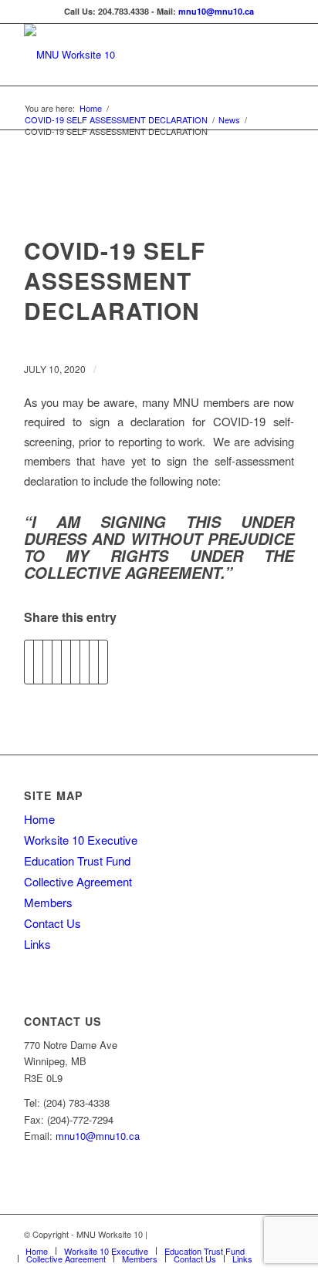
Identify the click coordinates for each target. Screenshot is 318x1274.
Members (48, 902)
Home (39, 819)
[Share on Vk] (84, 662)
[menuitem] (37, 1251)
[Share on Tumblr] (75, 662)
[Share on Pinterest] (56, 662)
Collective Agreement (78, 881)
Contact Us (52, 923)
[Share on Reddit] (94, 662)
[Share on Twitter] (38, 662)
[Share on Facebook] (29, 662)
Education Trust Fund (77, 860)
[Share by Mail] (103, 662)
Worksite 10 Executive (80, 840)
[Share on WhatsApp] (47, 662)
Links (37, 944)
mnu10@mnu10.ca (216, 11)
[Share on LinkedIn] (66, 662)
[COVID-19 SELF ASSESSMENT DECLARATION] (159, 204)
